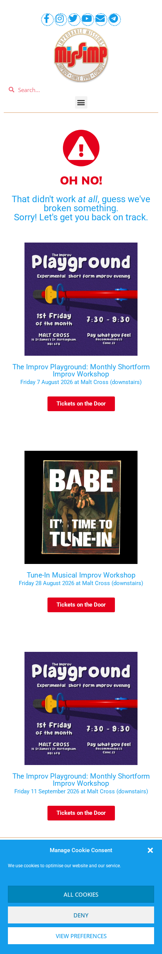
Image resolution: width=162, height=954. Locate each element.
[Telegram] (114, 19)
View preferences (81, 936)
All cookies (81, 894)
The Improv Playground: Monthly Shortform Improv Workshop (81, 370)
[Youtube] (87, 19)
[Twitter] (74, 19)
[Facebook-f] (47, 19)
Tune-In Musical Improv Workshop (81, 575)
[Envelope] (101, 19)
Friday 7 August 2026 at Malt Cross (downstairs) (81, 382)
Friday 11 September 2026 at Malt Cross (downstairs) (81, 791)
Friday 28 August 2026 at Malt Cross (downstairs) (81, 583)
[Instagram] (61, 19)
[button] (150, 850)
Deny (81, 915)
